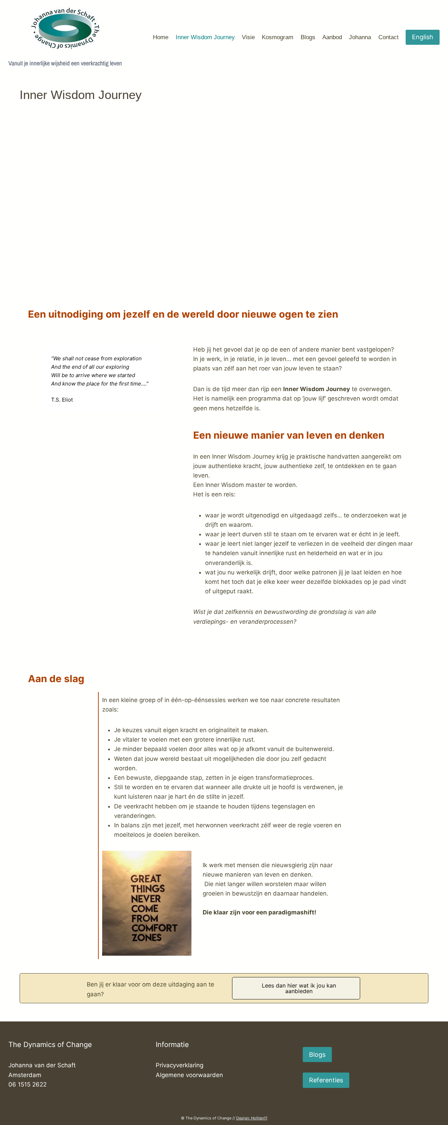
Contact (388, 37)
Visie (248, 37)
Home (160, 37)
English (422, 37)
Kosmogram (277, 37)
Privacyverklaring (179, 1065)
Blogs (308, 37)
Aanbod (332, 37)
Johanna (360, 37)
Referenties (326, 1080)
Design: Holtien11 (251, 1118)
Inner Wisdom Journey (205, 37)
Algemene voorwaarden (189, 1074)
